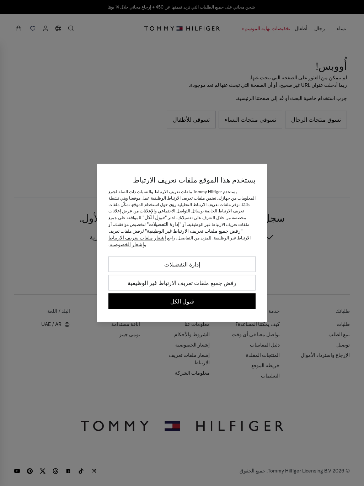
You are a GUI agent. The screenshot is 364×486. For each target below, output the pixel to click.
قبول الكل (182, 301)
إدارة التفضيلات (182, 264)
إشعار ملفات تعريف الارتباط (137, 237)
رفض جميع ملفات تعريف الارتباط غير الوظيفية (182, 282)
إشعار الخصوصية (126, 244)
